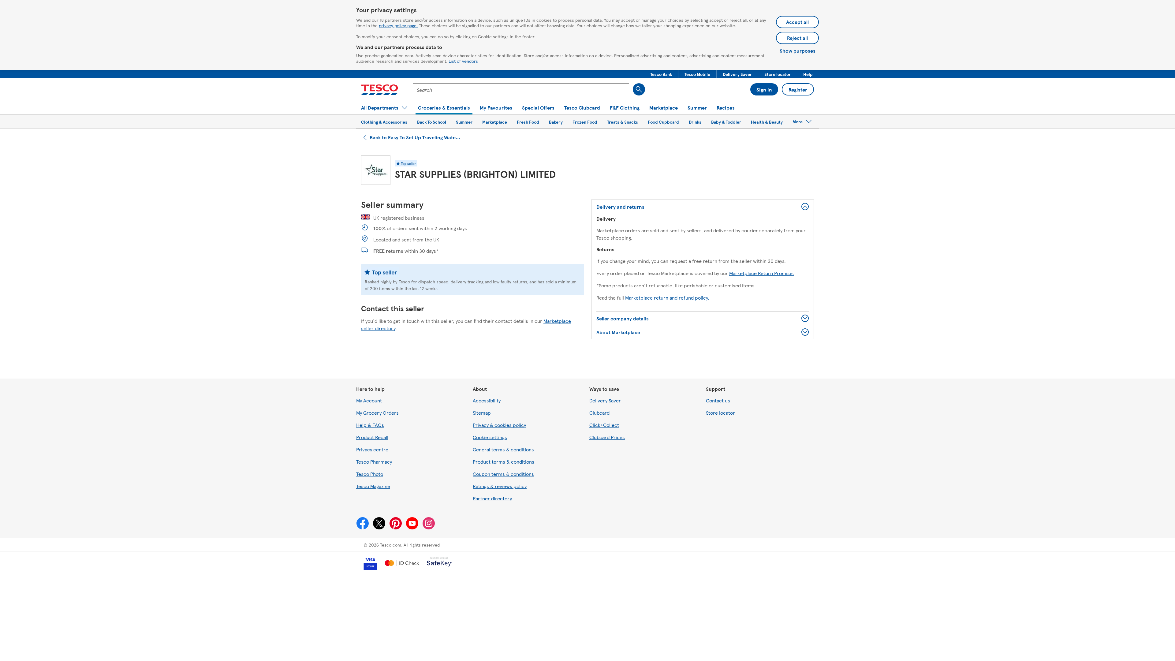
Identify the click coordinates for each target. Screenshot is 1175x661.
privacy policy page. (398, 25)
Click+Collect (604, 424)
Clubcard (599, 412)
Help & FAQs (370, 424)
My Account (369, 400)
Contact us (718, 400)
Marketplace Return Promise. (761, 273)
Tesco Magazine (373, 486)
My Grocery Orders (377, 412)
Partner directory (492, 498)
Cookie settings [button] (490, 437)
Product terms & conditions (503, 461)
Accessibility (487, 400)
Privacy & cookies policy (499, 424)
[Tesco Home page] (379, 89)
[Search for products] (639, 89)
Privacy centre (372, 449)
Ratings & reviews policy (500, 486)
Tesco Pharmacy (374, 461)
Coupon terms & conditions (503, 473)
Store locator (720, 412)
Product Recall (372, 437)
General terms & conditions (503, 449)
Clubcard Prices (607, 437)
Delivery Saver (605, 400)
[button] (661, 74)
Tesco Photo (369, 473)
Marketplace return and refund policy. (667, 297)
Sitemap (482, 412)
